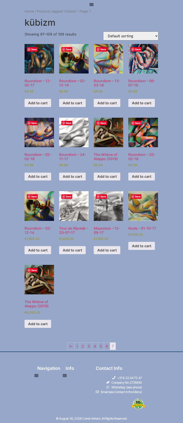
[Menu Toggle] (91, 4)
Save (34, 49)
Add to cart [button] (38, 103)
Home (29, 11)
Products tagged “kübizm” (57, 11)
